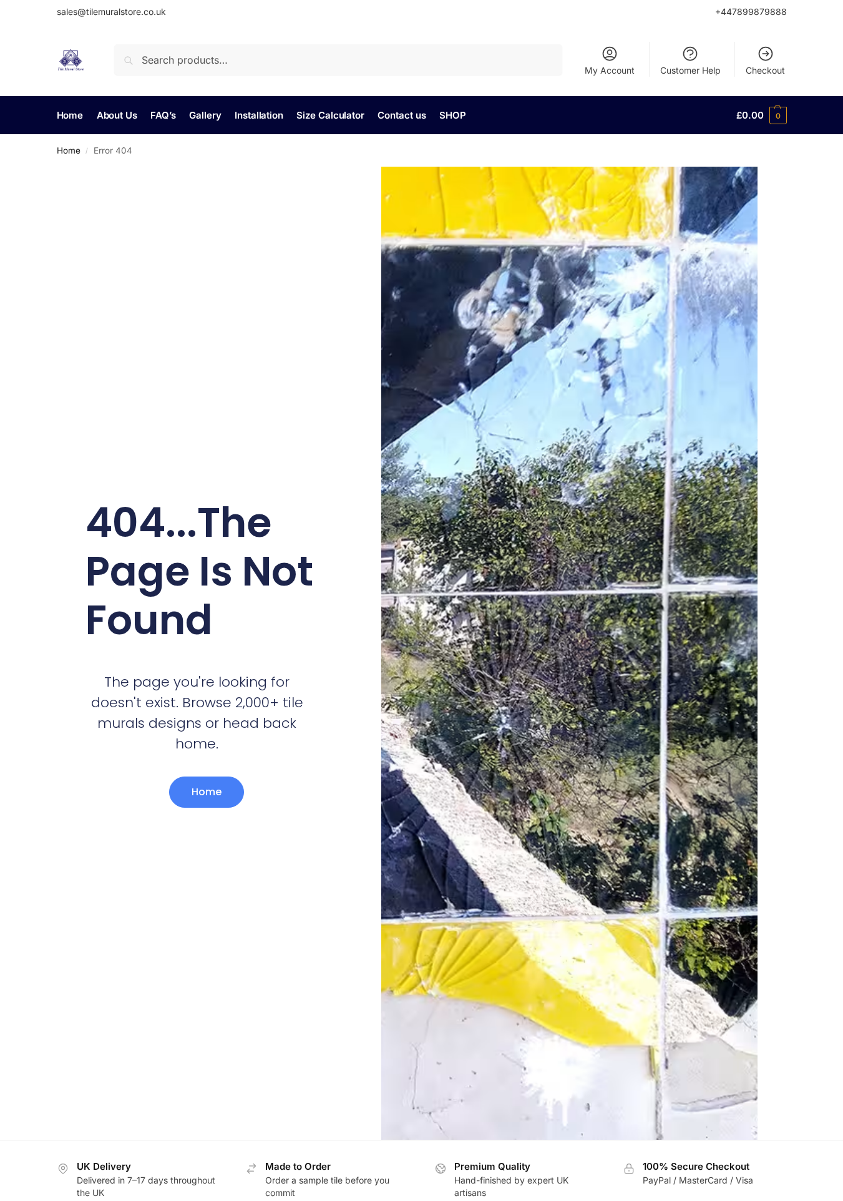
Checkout (765, 70)
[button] (761, 115)
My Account (610, 70)
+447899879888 (751, 11)
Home (68, 150)
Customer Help (690, 70)
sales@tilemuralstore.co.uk (111, 11)
